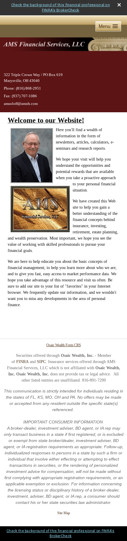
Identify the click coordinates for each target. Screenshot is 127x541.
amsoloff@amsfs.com (21, 103)
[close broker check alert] (119, 5)
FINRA (22, 361)
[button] (108, 26)
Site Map (63, 513)
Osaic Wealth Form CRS (63, 345)
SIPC (41, 361)
